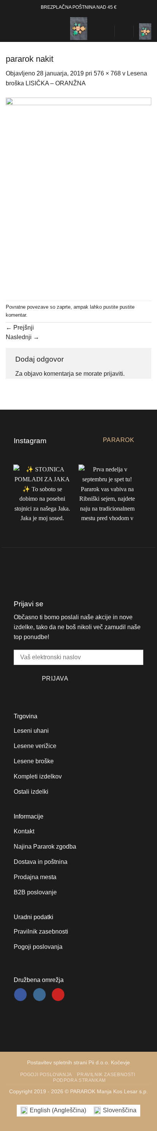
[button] (10, 28)
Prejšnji (20, 327)
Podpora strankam (79, 1080)
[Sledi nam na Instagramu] (39, 994)
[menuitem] (53, 1111)
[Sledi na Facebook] (20, 994)
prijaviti (113, 373)
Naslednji (22, 337)
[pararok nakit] (78, 194)
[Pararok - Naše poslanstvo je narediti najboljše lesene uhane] (78, 28)
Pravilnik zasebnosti (106, 1074)
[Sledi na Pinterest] (58, 994)
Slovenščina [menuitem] (119, 1110)
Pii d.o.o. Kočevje (109, 1062)
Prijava (55, 678)
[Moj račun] (124, 31)
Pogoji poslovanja (46, 1074)
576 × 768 (107, 73)
